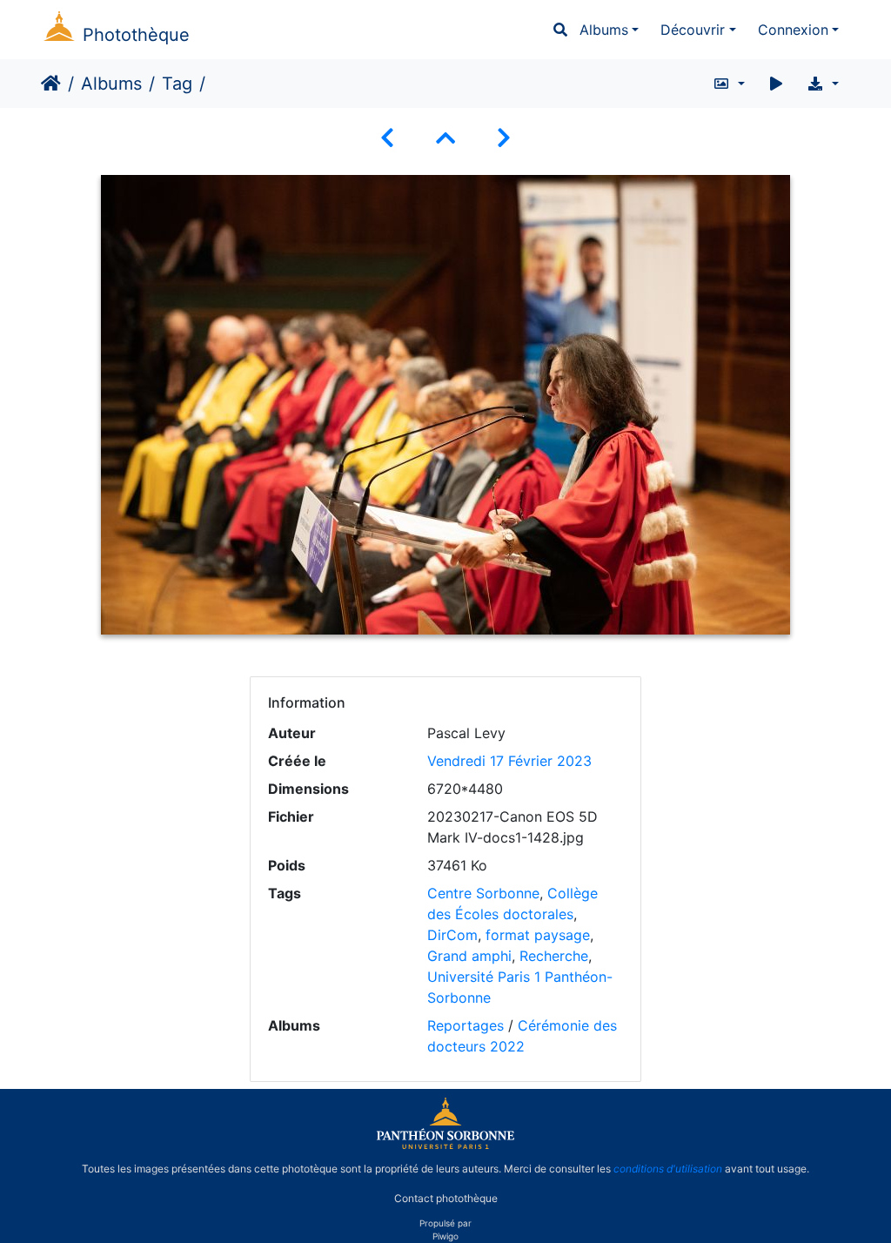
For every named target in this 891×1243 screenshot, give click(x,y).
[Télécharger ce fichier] (822, 83)
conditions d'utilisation (667, 1168)
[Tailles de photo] (728, 83)
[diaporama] (776, 83)
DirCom (452, 935)
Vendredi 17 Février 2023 (509, 760)
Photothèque (136, 34)
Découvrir (692, 29)
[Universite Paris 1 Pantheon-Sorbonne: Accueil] (445, 1145)
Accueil (51, 84)
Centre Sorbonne (483, 893)
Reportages (465, 1025)
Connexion (793, 29)
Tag (177, 83)
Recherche (553, 955)
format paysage (538, 935)
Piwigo (445, 1236)
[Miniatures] (445, 137)
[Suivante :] (504, 137)
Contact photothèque (446, 1198)
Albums (603, 29)
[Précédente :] (387, 137)
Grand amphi (469, 955)
